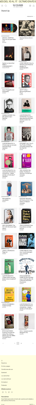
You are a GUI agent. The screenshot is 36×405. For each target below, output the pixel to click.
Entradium (4, 382)
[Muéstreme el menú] (2, 6)
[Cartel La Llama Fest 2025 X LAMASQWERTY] (9, 53)
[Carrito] (33, 6)
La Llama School (6, 379)
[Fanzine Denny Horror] (27, 28)
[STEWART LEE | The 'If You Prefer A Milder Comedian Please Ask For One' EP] (27, 134)
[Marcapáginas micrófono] (9, 189)
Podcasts (4, 385)
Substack (4, 372)
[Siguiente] (28, 343)
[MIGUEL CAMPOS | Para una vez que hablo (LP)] (9, 28)
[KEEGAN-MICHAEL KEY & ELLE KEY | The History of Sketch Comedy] (27, 189)
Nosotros (4, 363)
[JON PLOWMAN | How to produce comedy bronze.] (27, 216)
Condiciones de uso (7, 369)
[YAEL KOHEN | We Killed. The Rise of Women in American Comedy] (27, 161)
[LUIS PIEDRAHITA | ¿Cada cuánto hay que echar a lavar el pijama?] (9, 266)
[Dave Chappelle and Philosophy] (9, 80)
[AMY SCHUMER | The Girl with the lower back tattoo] (9, 216)
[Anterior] (7, 343)
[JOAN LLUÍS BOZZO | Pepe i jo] (9, 241)
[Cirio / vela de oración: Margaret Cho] (27, 321)
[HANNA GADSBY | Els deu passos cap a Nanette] (9, 105)
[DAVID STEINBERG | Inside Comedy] (9, 294)
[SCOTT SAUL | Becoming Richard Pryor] (27, 80)
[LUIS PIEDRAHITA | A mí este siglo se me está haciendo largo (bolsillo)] (9, 134)
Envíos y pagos (5, 366)
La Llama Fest (5, 376)
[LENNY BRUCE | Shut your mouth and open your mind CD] (27, 241)
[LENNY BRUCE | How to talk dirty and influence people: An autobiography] (27, 53)
